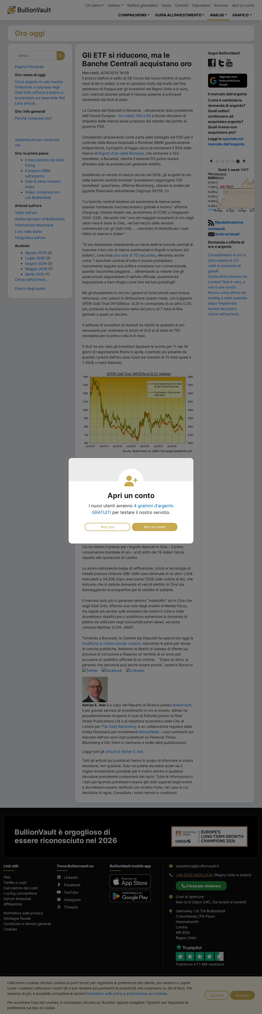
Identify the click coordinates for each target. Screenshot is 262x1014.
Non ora (107, 527)
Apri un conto (155, 527)
